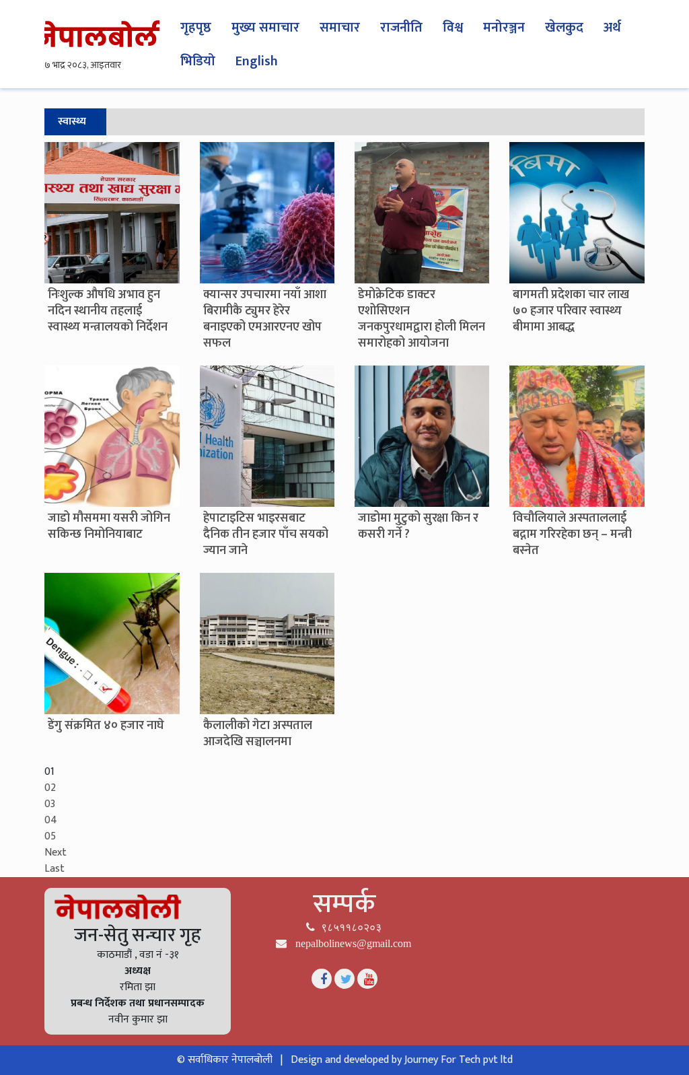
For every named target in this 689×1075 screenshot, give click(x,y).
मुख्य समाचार (265, 27)
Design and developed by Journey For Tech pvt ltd (402, 1060)
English (256, 61)
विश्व (453, 27)
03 (49, 804)
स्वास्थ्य (72, 121)
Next (55, 852)
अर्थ (612, 27)
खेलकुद (564, 27)
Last (54, 869)
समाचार (340, 27)
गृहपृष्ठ (195, 27)
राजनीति (401, 27)
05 (50, 836)
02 (50, 788)
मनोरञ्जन (504, 27)
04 (50, 820)
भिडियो (197, 61)
